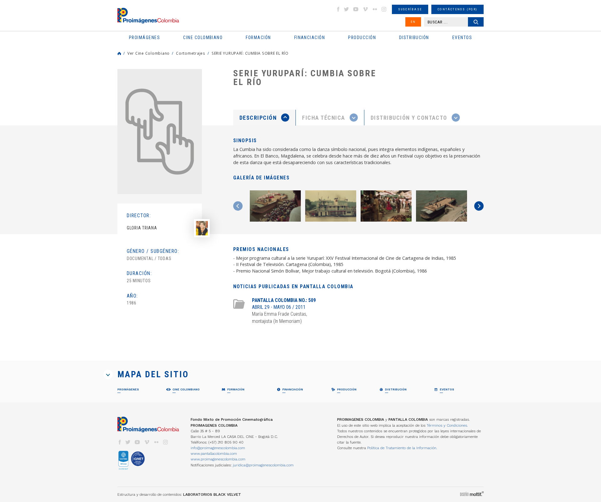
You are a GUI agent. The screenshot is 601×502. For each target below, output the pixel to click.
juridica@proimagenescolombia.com (263, 465)
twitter (346, 9)
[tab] (264, 118)
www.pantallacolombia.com (214, 453)
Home (119, 53)
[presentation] (264, 117)
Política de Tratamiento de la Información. (402, 448)
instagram (384, 9)
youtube (356, 9)
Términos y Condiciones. (447, 425)
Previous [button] (238, 206)
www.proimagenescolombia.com (218, 459)
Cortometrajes (190, 53)
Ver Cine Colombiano (148, 53)
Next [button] (479, 206)
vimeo (365, 9)
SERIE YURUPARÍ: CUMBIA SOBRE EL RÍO (250, 53)
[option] (159, 131)
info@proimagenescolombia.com (218, 448)
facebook (338, 9)
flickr (375, 9)
